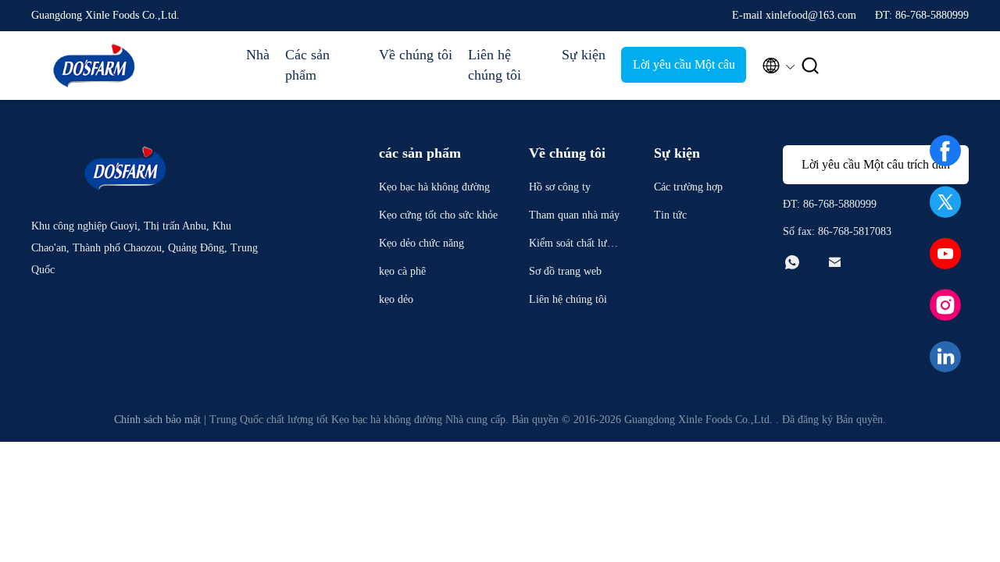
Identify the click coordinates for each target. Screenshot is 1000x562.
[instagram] (945, 305)
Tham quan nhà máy (574, 215)
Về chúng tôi (415, 54)
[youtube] (945, 254)
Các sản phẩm (307, 65)
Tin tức (670, 215)
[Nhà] (93, 65)
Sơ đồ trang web (565, 271)
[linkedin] (945, 357)
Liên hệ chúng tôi (494, 65)
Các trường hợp (688, 187)
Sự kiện (583, 54)
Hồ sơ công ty (560, 187)
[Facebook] (945, 151)
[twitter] (945, 202)
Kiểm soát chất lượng (573, 245)
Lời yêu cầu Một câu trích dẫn (684, 70)
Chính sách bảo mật (157, 419)
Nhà (258, 54)
